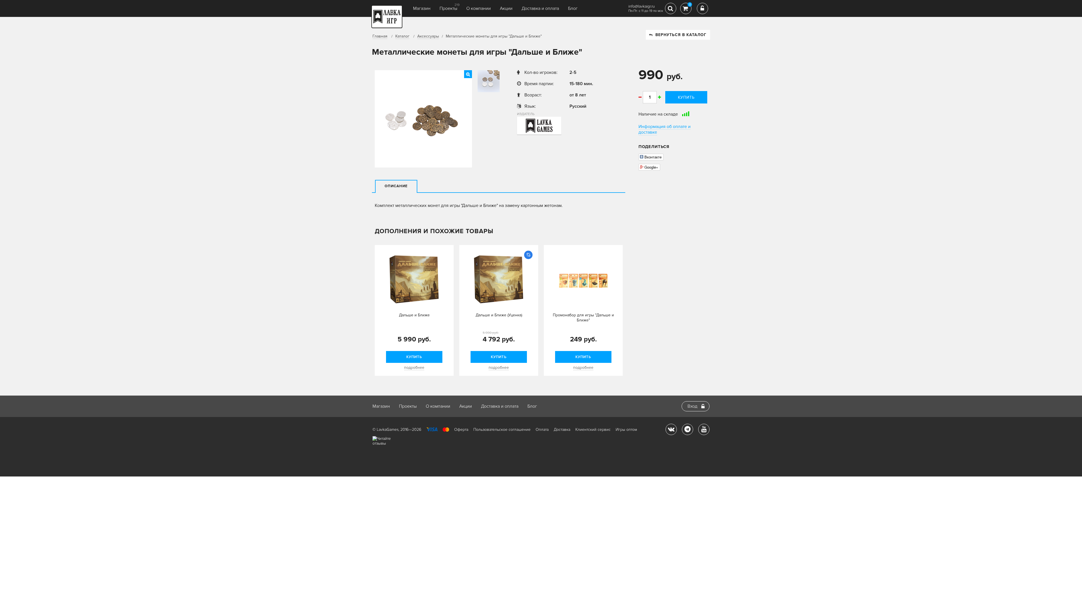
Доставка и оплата (540, 8)
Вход (692, 406)
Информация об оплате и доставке (664, 129)
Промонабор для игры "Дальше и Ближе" (583, 318)
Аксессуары (428, 36)
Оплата (542, 429)
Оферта (461, 429)
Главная (380, 36)
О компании (478, 8)
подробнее (414, 367)
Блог (573, 8)
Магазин (422, 8)
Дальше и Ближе (414, 315)
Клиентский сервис (593, 429)
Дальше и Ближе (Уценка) (499, 315)
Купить (686, 97)
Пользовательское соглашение (502, 429)
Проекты (448, 8)
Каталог (402, 36)
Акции (506, 8)
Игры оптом (626, 429)
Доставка (562, 429)
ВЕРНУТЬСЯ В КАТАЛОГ (680, 34)
